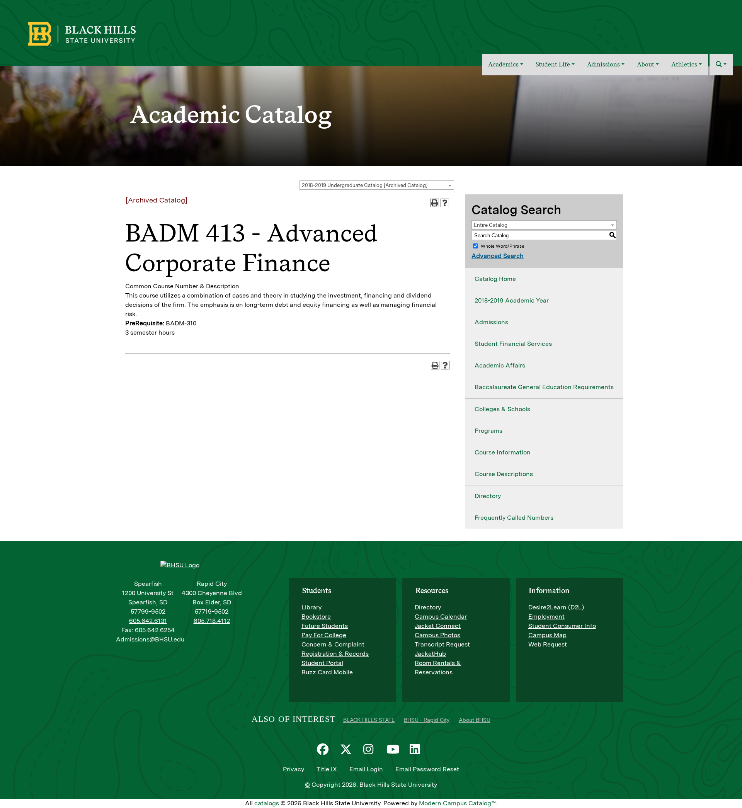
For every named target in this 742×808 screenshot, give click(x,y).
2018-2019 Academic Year (512, 300)
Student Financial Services (513, 343)
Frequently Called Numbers (514, 517)
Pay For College (323, 635)
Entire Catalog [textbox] (490, 225)
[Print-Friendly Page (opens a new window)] (435, 203)
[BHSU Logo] (98, 33)
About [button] (645, 64)
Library (311, 607)
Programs (488, 430)
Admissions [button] (603, 64)
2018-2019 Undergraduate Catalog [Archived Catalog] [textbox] (364, 185)
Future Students (324, 625)
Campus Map (547, 635)
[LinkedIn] (417, 749)
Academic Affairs (500, 365)
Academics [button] (503, 64)
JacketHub (430, 653)
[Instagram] (371, 749)
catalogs (266, 803)
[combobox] (377, 185)
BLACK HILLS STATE (369, 720)
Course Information (503, 452)
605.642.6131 (148, 620)
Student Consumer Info (562, 625)
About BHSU (474, 720)
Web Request (547, 644)
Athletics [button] (684, 64)
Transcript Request (442, 644)
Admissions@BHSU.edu (150, 639)
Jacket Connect (438, 625)
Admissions (491, 322)
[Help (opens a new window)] (445, 203)
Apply (692, 28)
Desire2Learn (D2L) (556, 607)
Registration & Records (335, 653)
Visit (670, 28)
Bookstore (316, 616)
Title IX (327, 769)
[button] (721, 64)
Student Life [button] (553, 64)
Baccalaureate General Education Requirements (544, 387)
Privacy (293, 769)
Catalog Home (495, 278)
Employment (546, 616)
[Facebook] (324, 749)
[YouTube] (394, 749)
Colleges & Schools (502, 409)
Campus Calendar (441, 616)
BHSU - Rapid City (426, 720)
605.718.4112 (212, 620)
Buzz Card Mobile (327, 672)
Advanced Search (497, 256)
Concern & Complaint (332, 644)
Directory (488, 496)
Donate (719, 28)
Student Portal (322, 663)
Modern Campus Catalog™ (457, 803)
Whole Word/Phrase (502, 246)
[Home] (470, 64)
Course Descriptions (504, 474)
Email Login (366, 769)
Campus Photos (437, 635)
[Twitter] (348, 749)
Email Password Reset (427, 769)
